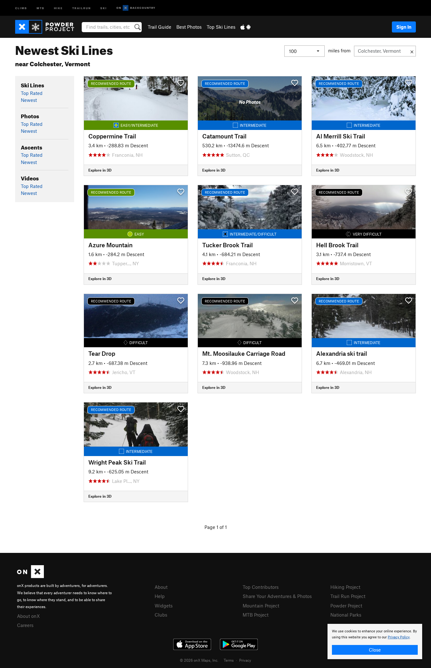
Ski (103, 8)
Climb (21, 8)
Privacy (245, 660)
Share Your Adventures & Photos (277, 596)
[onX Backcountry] (136, 8)
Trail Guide (159, 27)
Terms (229, 660)
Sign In (403, 27)
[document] (375, 641)
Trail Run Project (347, 596)
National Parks (345, 615)
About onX (28, 616)
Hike (58, 8)
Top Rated (32, 93)
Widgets (164, 605)
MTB (40, 8)
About (161, 587)
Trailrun (81, 8)
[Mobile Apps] (245, 27)
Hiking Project (345, 587)
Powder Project (346, 605)
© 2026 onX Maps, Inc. (199, 660)
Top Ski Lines (221, 27)
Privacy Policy (399, 637)
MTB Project (256, 615)
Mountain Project (261, 605)
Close (375, 650)
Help (160, 596)
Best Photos (189, 27)
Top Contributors (261, 587)
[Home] (47, 27)
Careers (25, 625)
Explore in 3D (99, 170)
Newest (29, 100)
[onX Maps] (30, 576)
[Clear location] (411, 51)
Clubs (161, 615)
